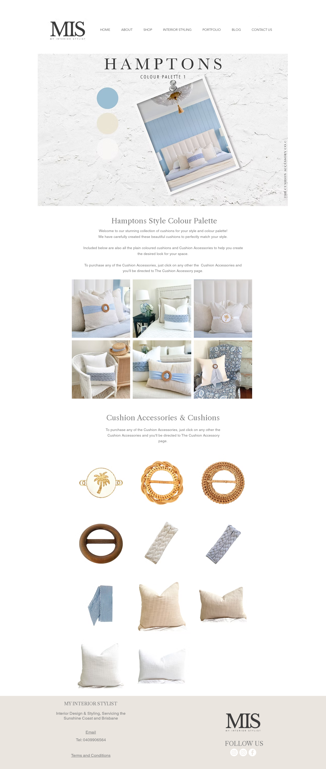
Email (91, 732)
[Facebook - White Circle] (271, 18)
